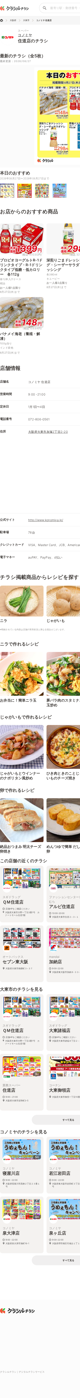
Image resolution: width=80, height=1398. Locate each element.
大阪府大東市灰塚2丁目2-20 (48, 431)
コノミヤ (25, 35)
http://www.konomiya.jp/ (45, 520)
